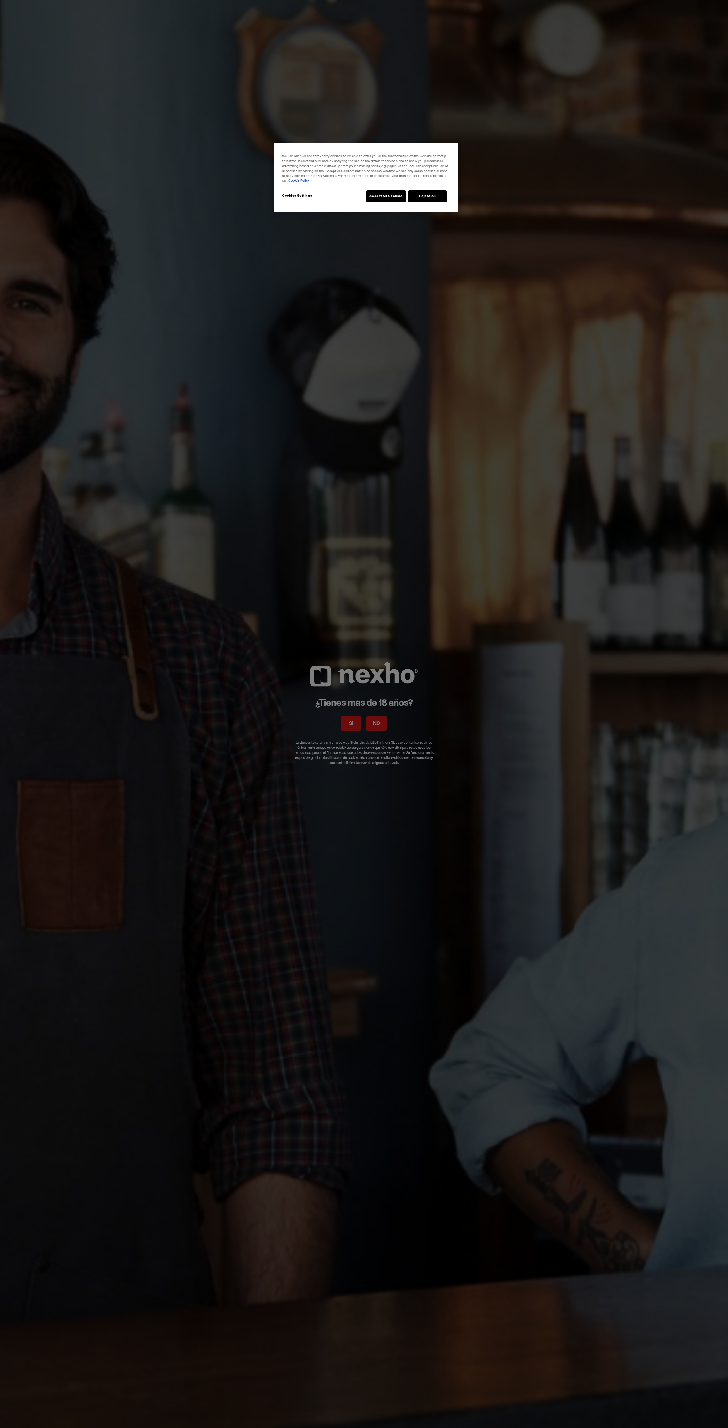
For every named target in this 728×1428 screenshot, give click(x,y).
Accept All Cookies (385, 196)
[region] (366, 177)
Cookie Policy (299, 180)
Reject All (427, 196)
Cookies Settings (297, 196)
